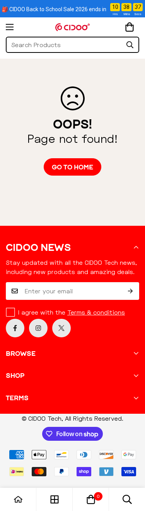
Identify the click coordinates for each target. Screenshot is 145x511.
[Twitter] (61, 328)
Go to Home (72, 167)
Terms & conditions (96, 312)
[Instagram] (38, 328)
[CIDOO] (72, 27)
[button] (129, 27)
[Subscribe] (130, 291)
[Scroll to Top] (131, 470)
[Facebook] (15, 328)
